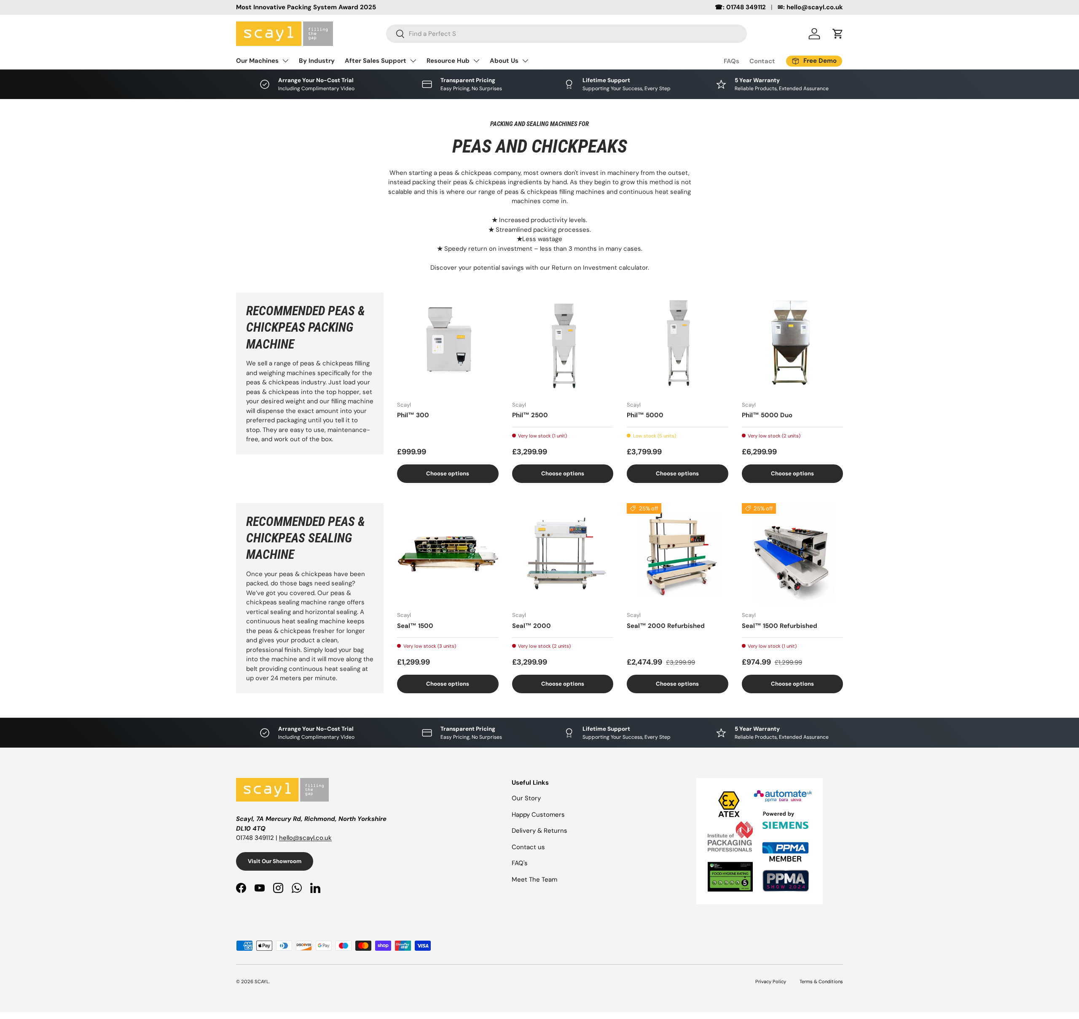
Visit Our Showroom (274, 861)
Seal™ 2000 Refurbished (666, 626)
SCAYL (262, 981)
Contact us (528, 847)
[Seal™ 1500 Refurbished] (792, 554)
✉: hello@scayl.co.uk (810, 7)
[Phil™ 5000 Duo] (792, 343)
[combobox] (566, 33)
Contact (762, 61)
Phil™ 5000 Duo (767, 415)
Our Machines (257, 60)
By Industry (317, 60)
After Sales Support (375, 60)
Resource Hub (448, 60)
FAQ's (520, 863)
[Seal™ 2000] (563, 554)
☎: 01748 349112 (740, 7)
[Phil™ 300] (448, 343)
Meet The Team (534, 879)
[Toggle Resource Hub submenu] (476, 61)
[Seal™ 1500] (448, 554)
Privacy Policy (770, 981)
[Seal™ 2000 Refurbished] (677, 554)
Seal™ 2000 (531, 626)
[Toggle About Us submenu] (525, 61)
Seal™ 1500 (415, 626)
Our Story (526, 798)
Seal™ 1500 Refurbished (779, 626)
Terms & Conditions (821, 981)
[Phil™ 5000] (677, 343)
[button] (838, 33)
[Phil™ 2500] (563, 343)
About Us (504, 60)
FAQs (731, 61)
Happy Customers (538, 814)
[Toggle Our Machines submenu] (285, 61)
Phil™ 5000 (645, 415)
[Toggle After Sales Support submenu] (413, 61)
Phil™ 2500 (530, 415)
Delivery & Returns (539, 830)
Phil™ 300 (413, 415)
